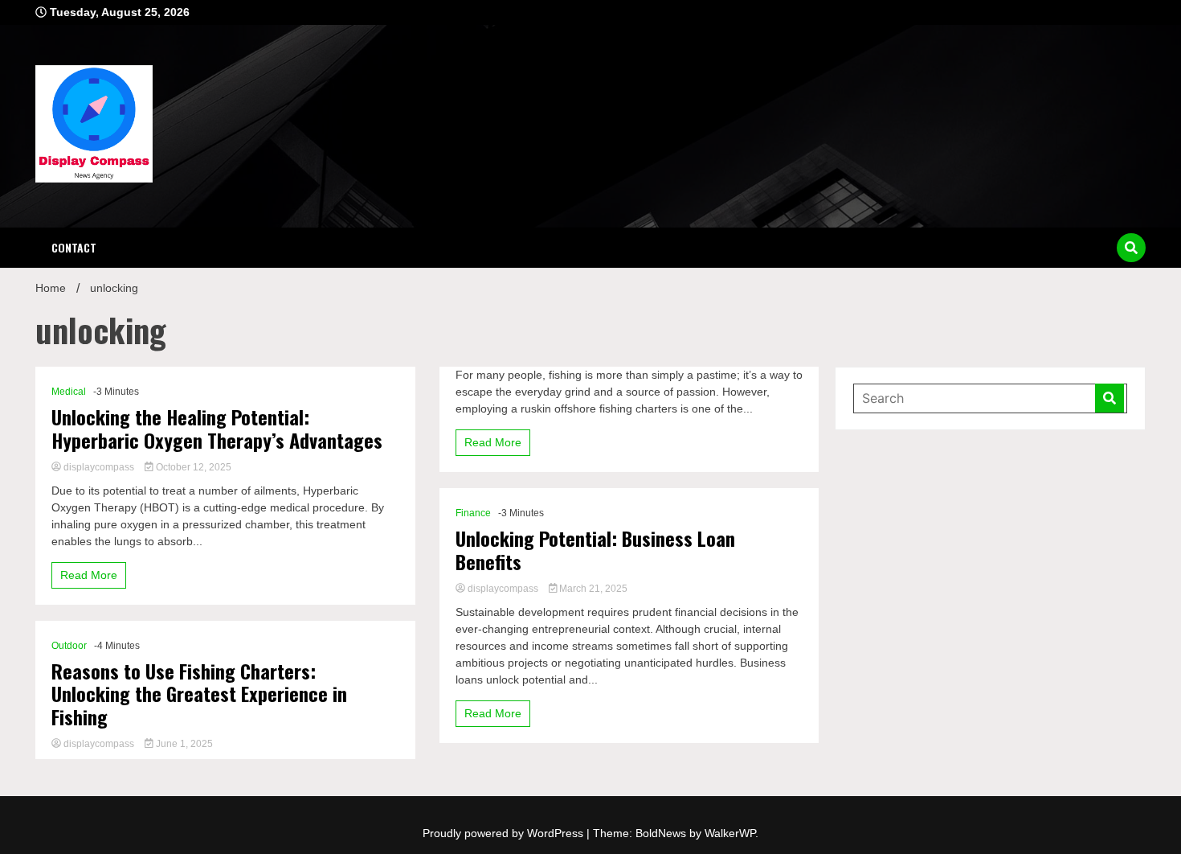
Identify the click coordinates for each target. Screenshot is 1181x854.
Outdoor (69, 645)
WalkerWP (730, 833)
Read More (88, 575)
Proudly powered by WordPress (504, 833)
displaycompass (99, 467)
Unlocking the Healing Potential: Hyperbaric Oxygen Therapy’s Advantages (216, 428)
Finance (473, 513)
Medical (68, 391)
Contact (73, 247)
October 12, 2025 (192, 467)
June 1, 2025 (183, 743)
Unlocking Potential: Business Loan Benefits (595, 550)
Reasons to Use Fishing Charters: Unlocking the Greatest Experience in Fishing (199, 694)
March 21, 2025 (592, 588)
